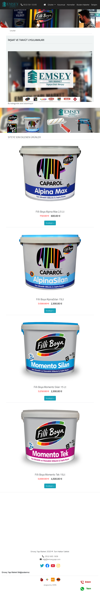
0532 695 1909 (51, 556)
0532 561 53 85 (30, 4)
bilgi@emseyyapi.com (51, 559)
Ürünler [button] (51, 4)
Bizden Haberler (83, 4)
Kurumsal (61, 4)
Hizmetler (71, 4)
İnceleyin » (50, 222)
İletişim (94, 4)
